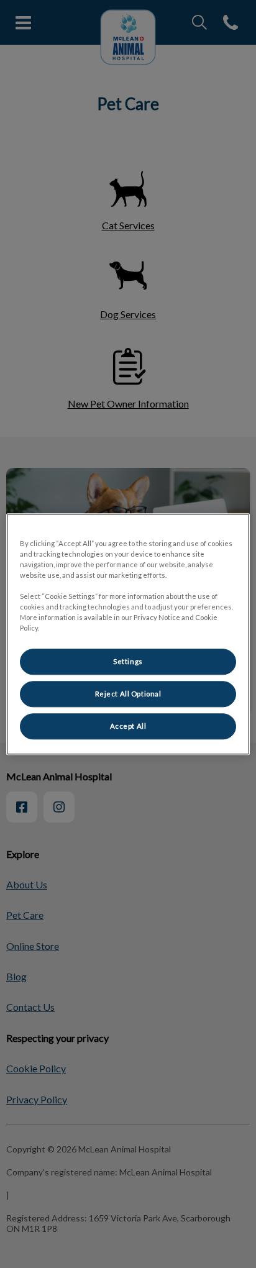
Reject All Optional (128, 694)
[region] (127, 634)
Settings (128, 661)
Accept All (128, 726)
